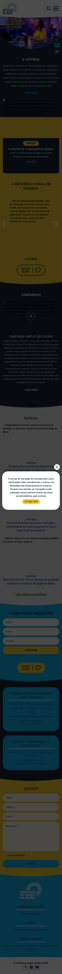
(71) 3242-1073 (31, 501)
